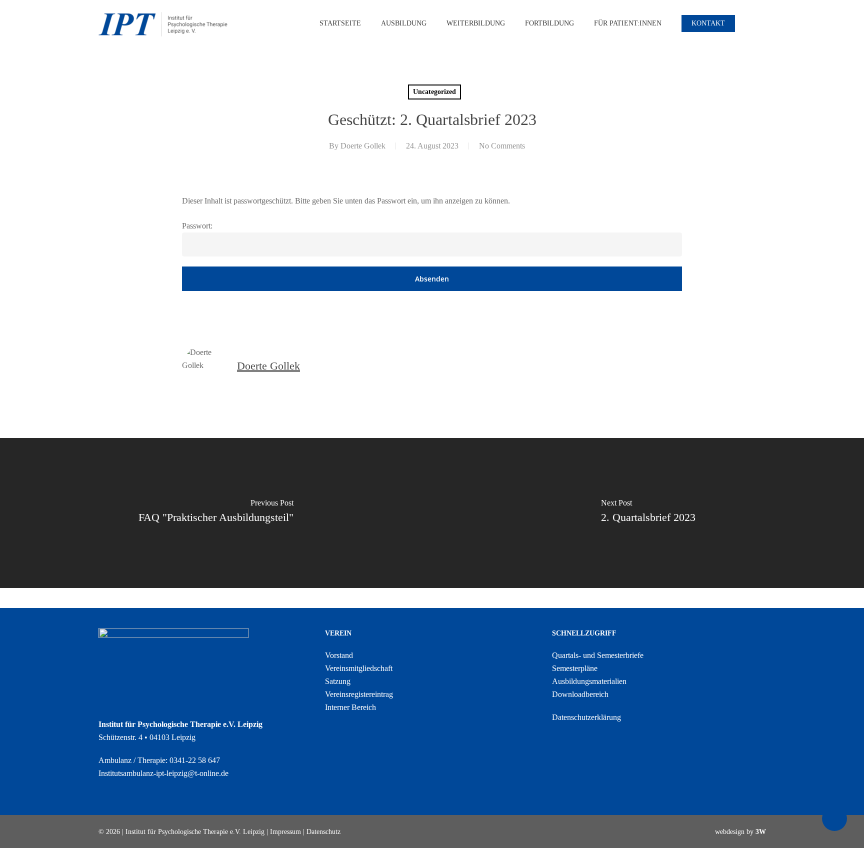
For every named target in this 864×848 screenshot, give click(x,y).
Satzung (337, 681)
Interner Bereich (350, 707)
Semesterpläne (575, 668)
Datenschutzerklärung (586, 717)
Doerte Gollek (363, 146)
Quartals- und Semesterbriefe (598, 655)
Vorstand (339, 655)
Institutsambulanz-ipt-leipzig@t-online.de (163, 773)
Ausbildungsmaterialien (589, 681)
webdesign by (740, 832)
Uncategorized (434, 92)
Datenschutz (323, 832)
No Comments (502, 146)
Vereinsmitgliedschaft (358, 668)
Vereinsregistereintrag (359, 694)
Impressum (285, 832)
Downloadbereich (580, 694)
